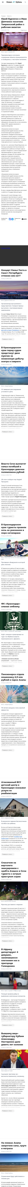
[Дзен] (24, 219)
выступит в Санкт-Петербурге (10, 330)
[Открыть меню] (2, 2)
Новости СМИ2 (5, 248)
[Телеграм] (12, 219)
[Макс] (10, 219)
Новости (9, 16)
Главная (3, 16)
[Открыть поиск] (25, 2)
